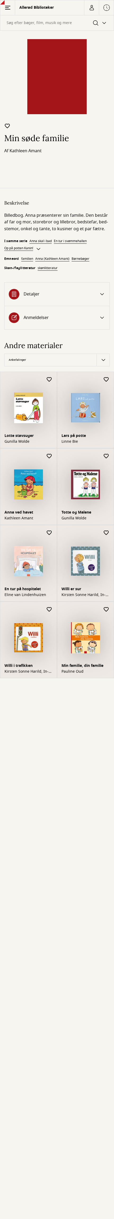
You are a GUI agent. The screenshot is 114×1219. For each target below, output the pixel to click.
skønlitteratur (48, 268)
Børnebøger (80, 258)
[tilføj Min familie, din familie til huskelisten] (106, 609)
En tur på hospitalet (23, 589)
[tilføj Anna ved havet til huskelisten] (49, 456)
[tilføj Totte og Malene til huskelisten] (106, 456)
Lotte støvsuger (19, 435)
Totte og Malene (76, 512)
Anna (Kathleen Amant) (52, 258)
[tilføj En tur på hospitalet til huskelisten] (49, 533)
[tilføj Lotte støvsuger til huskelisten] (49, 379)
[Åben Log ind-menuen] (91, 7)
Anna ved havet (19, 512)
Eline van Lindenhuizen (25, 595)
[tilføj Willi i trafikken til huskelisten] (49, 609)
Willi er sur (71, 589)
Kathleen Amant (26, 151)
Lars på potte (74, 435)
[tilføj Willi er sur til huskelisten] (106, 533)
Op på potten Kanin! (18, 248)
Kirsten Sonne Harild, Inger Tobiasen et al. (84, 595)
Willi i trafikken (19, 665)
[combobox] (57, 22)
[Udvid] (38, 249)
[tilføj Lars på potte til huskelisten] (106, 379)
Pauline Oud (73, 671)
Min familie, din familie (82, 665)
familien (27, 258)
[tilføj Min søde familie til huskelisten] (7, 126)
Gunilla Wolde (17, 442)
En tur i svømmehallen (70, 241)
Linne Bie (70, 442)
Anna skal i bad (40, 241)
